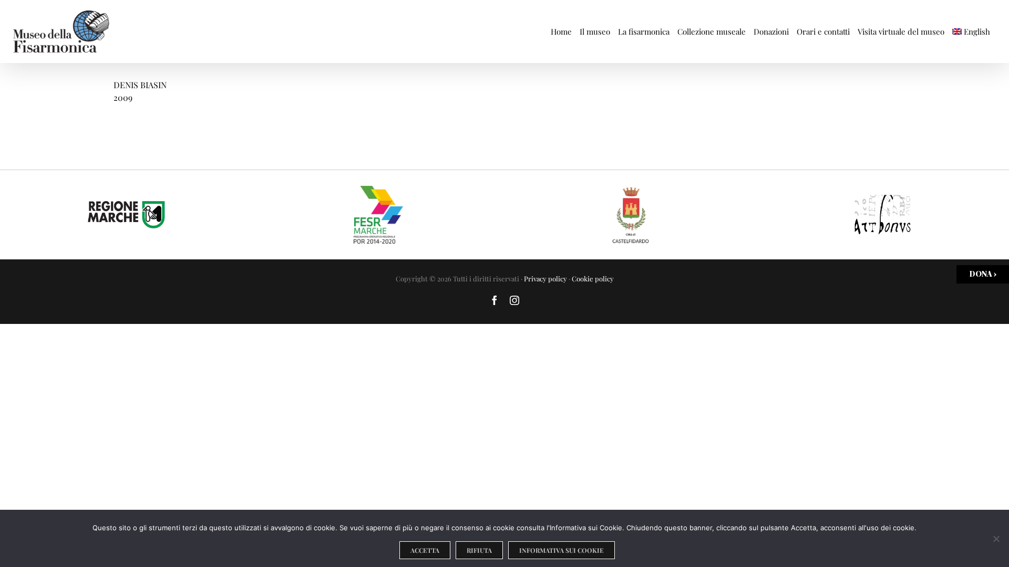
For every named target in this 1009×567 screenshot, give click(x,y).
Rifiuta (479, 550)
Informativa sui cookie (561, 550)
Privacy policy (545, 278)
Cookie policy (593, 278)
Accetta (424, 550)
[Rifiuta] (996, 538)
